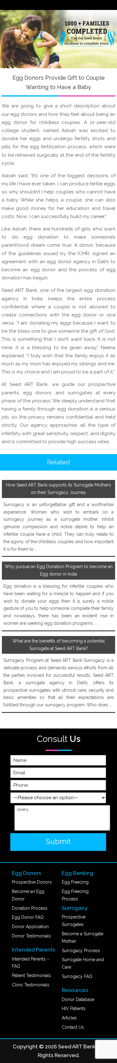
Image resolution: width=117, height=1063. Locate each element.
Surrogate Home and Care (83, 963)
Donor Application (30, 926)
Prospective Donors (32, 882)
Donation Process (29, 908)
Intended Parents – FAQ (30, 962)
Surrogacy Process (81, 950)
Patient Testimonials (31, 975)
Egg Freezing (75, 882)
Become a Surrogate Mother (82, 937)
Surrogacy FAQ (77, 976)
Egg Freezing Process (75, 895)
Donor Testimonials (31, 935)
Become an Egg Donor (28, 895)
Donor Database (78, 999)
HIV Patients (73, 1008)
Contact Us (73, 1027)
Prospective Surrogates (73, 920)
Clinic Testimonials (30, 984)
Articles (69, 1017)
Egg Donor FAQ (28, 917)
